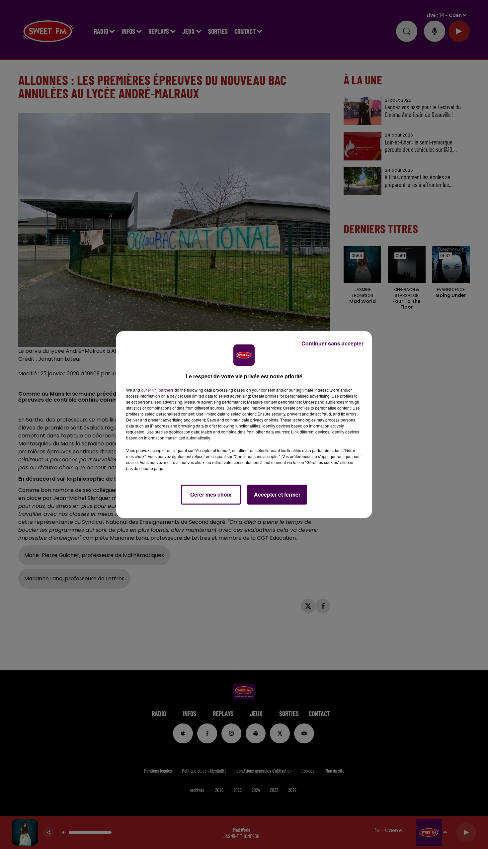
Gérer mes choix (210, 494)
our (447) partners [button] (157, 390)
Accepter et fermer (277, 494)
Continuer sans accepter (332, 343)
